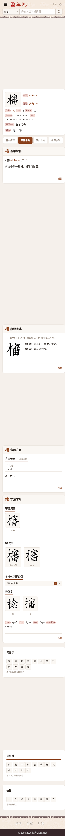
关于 (19, 823)
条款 (30, 823)
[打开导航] (6, 4)
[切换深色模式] (60, 4)
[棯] (14, 130)
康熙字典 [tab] (25, 140)
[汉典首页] (18, 4)
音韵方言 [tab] (40, 140)
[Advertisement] (32, 51)
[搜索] (58, 11)
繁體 (54, 4)
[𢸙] (20, 130)
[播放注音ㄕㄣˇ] (37, 104)
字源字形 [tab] (55, 140)
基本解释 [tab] (10, 140)
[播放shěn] (37, 95)
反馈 (60, 178)
